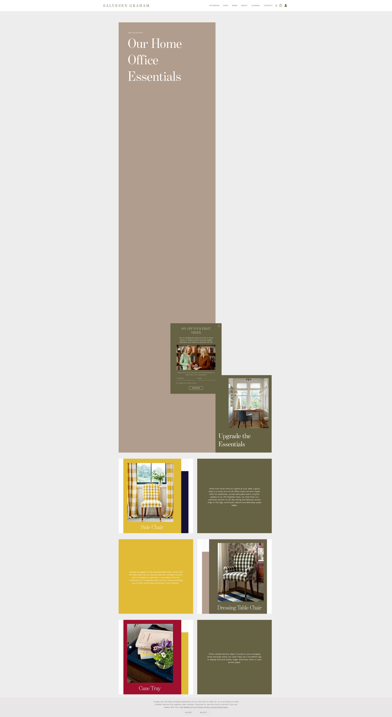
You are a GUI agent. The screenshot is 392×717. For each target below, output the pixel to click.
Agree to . (188, 383)
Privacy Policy (191, 383)
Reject (203, 712)
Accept (188, 712)
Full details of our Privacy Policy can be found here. (204, 707)
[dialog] (196, 707)
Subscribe (196, 388)
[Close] (219, 326)
